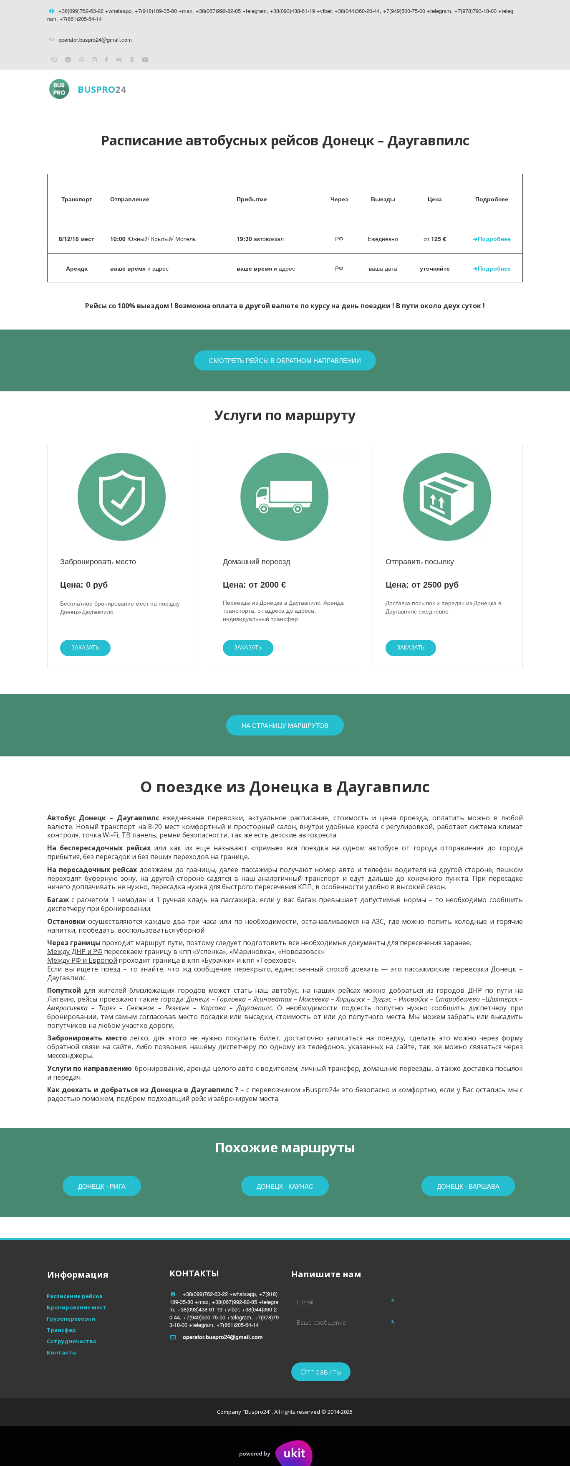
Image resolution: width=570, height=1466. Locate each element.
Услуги (419, 88)
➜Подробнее (492, 238)
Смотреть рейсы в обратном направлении (285, 360)
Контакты (466, 88)
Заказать (85, 647)
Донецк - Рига (102, 1186)
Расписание (369, 88)
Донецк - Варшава (468, 1186)
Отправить (320, 1372)
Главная (318, 88)
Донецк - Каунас (285, 1186)
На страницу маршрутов (285, 725)
